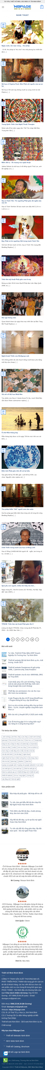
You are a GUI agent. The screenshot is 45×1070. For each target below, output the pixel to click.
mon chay (5, 751)
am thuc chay (16, 737)
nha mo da (5, 761)
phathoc (21, 761)
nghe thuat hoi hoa (8, 758)
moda (14, 747)
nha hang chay (33, 758)
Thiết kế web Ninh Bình (11, 1022)
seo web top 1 (18, 768)
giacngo (4, 740)
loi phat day (25, 744)
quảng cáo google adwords (26, 765)
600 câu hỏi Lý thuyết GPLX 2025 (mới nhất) (25, 714)
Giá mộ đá (12, 740)
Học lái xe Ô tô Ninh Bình (33, 1064)
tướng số (30, 775)
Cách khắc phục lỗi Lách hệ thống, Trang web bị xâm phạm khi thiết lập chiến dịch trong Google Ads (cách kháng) (24, 684)
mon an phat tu (33, 747)
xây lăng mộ (6, 779)
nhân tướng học (21, 758)
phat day (13, 761)
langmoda (38, 740)
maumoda (34, 744)
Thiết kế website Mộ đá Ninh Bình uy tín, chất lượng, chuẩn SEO (25, 661)
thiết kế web (34, 772)
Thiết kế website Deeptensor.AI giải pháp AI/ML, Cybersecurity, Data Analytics (24, 668)
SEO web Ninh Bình (29, 1022)
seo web (39, 765)
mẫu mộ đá (24, 751)
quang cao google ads (9, 765)
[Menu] (3, 7)
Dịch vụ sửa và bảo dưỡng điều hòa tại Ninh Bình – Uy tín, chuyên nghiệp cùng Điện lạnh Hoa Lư (25, 707)
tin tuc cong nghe (19, 775)
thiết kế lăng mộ (23, 772)
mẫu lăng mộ (15, 751)
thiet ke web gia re (30, 768)
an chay (25, 737)
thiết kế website (7, 775)
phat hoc (28, 761)
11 (32, 639)
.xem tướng (6, 737)
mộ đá (32, 751)
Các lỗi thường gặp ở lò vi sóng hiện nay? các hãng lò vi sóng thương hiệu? (24, 723)
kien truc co (29, 740)
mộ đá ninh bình (7, 754)
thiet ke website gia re (9, 772)
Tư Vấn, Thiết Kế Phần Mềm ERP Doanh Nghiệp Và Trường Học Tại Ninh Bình (24, 654)
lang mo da (5, 744)
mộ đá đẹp (18, 754)
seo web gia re (6, 768)
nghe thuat (26, 754)
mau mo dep (6, 747)
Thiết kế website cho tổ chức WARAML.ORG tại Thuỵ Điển (25, 676)
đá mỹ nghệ (16, 779)
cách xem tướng (35, 737)
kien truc (20, 740)
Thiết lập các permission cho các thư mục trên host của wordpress (24, 692)
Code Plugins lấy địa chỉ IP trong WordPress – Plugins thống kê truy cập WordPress (25, 699)
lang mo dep (15, 744)
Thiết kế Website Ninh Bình (12, 1064)
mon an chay (22, 747)
